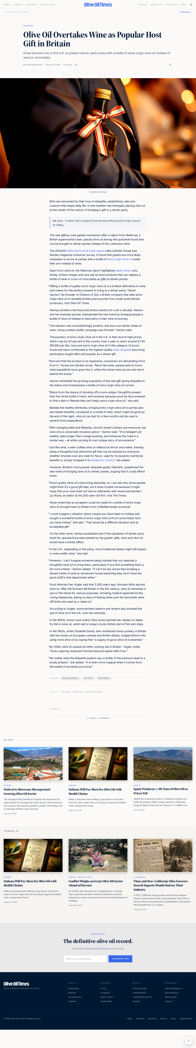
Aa (76, 64)
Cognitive (72, 1001)
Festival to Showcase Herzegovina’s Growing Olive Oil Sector (27, 791)
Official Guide (171, 997)
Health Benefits (139, 993)
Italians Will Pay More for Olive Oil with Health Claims (95, 791)
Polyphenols (73, 988)
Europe (8, 785)
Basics (143, 5)
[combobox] (91, 12)
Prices (103, 988)
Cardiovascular (74, 997)
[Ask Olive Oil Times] (188, 1040)
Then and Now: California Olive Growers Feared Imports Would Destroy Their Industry (160, 885)
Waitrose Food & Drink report (85, 250)
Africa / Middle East (80, 877)
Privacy (163, 1018)
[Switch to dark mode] (191, 4)
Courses (170, 5)
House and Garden (70, 678)
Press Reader (103, 678)
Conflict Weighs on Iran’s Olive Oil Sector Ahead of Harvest (96, 883)
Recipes (155, 5)
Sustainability (106, 1001)
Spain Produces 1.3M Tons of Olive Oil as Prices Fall (161, 791)
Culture (66, 692)
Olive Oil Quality (140, 988)
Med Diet (72, 993)
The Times (87, 678)
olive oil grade (122, 349)
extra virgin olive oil (119, 259)
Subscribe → (186, 12)
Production (48, 5)
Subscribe (140, 1018)
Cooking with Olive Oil (142, 997)
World (7, 5)
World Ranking (171, 993)
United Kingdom (93, 692)
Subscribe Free (120, 959)
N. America (140, 877)
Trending (77, 692)
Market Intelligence (173, 988)
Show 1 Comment (99, 718)
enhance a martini (102, 460)
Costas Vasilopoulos (34, 65)
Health (19, 5)
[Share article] (170, 64)
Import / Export (106, 997)
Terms (173, 1018)
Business (31, 5)
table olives (123, 270)
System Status (186, 1018)
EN (185, 5)
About (129, 1018)
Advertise (152, 1018)
